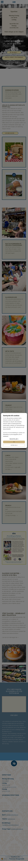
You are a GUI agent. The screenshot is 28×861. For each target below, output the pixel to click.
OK (14, 442)
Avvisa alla (14, 445)
